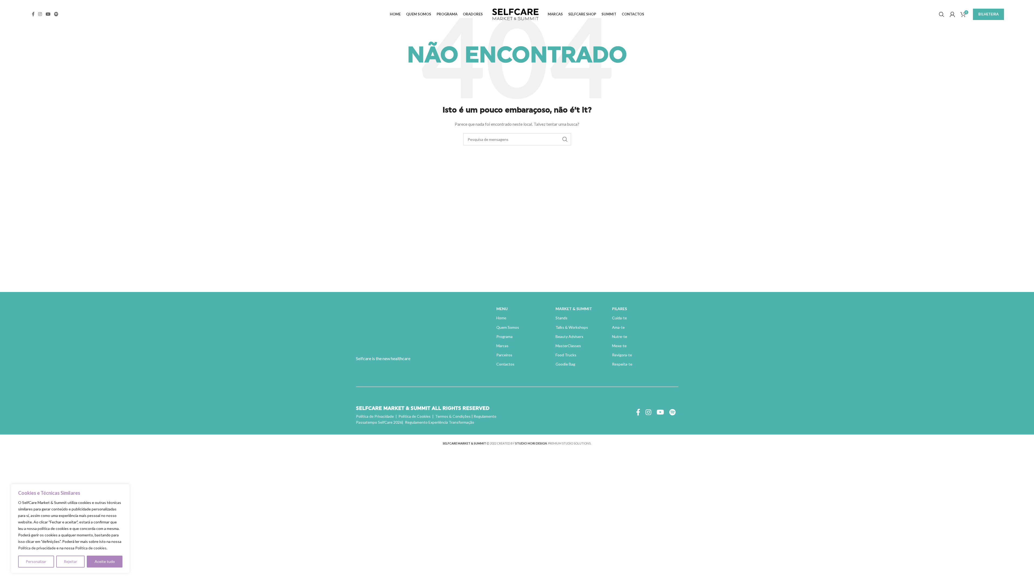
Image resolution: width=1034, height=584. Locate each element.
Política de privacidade (37, 548)
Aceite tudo (105, 561)
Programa (504, 336)
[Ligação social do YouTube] (48, 14)
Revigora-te (622, 355)
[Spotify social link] (56, 14)
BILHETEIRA (988, 14)
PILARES (619, 308)
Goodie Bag (565, 364)
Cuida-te (619, 318)
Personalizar (36, 561)
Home (501, 318)
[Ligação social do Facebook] (33, 14)
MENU (502, 308)
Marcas (502, 345)
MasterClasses (568, 345)
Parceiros (504, 355)
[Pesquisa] (941, 14)
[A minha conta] (952, 14)
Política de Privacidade (375, 416)
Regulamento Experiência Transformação (439, 422)
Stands (561, 318)
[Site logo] (515, 13)
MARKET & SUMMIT (574, 308)
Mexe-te (619, 345)
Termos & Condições (453, 416)
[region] (70, 528)
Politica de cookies (91, 548)
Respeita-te (622, 364)
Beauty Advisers (569, 336)
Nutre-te (619, 336)
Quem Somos (507, 327)
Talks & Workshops (572, 327)
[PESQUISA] (565, 139)
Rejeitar (70, 561)
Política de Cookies (414, 416)
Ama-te (618, 327)
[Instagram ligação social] (40, 14)
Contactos (505, 364)
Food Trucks (566, 355)
